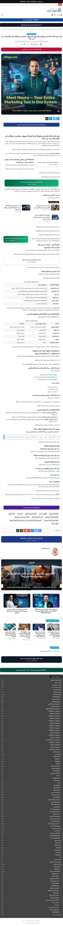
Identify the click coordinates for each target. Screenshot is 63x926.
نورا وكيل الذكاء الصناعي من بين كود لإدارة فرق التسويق (25, 520)
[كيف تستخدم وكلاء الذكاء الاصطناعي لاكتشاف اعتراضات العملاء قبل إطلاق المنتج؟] (53, 627)
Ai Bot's (58, 763)
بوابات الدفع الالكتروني (55, 835)
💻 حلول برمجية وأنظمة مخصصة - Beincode (31, 1)
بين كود (19, 513)
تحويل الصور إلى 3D (55, 809)
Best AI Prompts (55, 766)
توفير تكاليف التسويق (51, 517)
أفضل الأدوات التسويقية (55, 680)
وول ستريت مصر (57, 914)
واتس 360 (54, 523)
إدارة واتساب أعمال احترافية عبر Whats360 (31, 539)
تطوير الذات (58, 847)
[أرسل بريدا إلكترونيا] (33, 44)
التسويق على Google (55, 713)
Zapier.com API (54, 878)
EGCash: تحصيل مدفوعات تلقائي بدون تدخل (47, 163)
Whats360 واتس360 (55, 871)
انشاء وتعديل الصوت (55, 802)
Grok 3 (58, 775)
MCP (58, 783)
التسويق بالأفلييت (56, 701)
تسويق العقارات (57, 845)
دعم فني (56, 905)
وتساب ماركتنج (57, 864)
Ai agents (57, 761)
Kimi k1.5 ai (57, 780)
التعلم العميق (57, 797)
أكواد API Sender (54, 888)
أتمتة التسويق (53, 513)
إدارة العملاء (56, 893)
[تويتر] (54, 118)
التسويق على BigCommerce (53, 708)
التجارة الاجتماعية (56, 795)
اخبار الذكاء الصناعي (55, 792)
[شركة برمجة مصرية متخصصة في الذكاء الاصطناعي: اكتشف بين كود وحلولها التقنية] (39, 627)
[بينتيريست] (28, 530)
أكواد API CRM (55, 885)
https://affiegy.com (38, 498)
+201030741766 (30, 494)
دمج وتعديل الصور (55, 821)
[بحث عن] (2, 15)
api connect (55, 876)
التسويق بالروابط (57, 692)
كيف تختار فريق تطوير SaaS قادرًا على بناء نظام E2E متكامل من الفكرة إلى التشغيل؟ (12, 207)
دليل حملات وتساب (54, 907)
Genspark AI (56, 771)
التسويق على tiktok (55, 732)
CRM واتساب (56, 866)
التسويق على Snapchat (54, 725)
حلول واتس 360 (54, 897)
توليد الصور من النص (55, 818)
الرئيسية (59, 29)
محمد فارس (36, 44)
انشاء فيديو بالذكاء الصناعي (53, 799)
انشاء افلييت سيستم (55, 833)
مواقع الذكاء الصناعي (55, 826)
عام (60, 857)
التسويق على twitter (55, 737)
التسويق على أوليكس (55, 744)
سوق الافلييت (58, 854)
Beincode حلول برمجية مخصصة (31, 507)
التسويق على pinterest (54, 720)
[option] (31, 574)
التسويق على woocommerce (53, 740)
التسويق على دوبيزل (55, 747)
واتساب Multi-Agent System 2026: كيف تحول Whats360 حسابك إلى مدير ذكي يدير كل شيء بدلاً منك (24, 635)
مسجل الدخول (49, 651)
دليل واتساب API (54, 909)
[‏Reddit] (25, 530)
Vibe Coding (56, 790)
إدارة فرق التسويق (30, 513)
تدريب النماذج (56, 814)
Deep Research (56, 768)
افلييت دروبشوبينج (57, 685)
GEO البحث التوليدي (55, 773)
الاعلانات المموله (56, 699)
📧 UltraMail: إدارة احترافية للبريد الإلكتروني (31, 49)
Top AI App (57, 785)
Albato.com (55, 874)
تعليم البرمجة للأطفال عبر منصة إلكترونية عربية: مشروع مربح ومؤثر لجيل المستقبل (42, 217)
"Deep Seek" (56, 756)
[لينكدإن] (50, 118)
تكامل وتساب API (54, 895)
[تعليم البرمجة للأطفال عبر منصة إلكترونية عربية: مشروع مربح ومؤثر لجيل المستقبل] (55, 217)
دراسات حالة (55, 902)
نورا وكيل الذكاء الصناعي (50, 520)
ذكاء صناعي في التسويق (21, 517)
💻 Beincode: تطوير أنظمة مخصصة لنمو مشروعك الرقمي (31, 124)
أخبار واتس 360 (55, 881)
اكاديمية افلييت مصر (56, 687)
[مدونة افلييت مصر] (54, 9)
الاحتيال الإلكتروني (57, 689)
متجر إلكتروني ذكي (55, 838)
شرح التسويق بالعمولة (54, 749)
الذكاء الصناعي (53, 29)
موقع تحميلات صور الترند (55, 862)
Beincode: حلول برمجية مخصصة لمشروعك (16, 239)
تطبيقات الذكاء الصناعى (54, 816)
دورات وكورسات (57, 850)
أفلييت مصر (42, 513)
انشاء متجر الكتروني (56, 828)
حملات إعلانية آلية (37, 517)
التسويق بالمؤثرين (55, 706)
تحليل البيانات (58, 842)
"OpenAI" (57, 759)
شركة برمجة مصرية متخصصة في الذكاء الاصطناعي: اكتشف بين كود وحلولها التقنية (39, 634)
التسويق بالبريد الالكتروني (54, 704)
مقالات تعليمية (57, 859)
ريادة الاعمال (58, 852)
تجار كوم (11, 513)
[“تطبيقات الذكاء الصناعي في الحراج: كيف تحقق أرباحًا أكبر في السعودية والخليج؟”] (10, 627)
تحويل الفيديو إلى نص (55, 811)
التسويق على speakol (55, 728)
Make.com (57, 869)
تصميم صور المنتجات (53, 823)
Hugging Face (56, 778)
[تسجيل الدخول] (52, 15)
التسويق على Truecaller (54, 735)
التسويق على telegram (54, 730)
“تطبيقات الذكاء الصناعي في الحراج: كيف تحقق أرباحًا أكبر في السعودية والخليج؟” (10, 634)
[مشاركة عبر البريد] (46, 118)
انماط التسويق (57, 840)
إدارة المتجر (31, 567)
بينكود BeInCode (45, 29)
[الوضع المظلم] (55, 15)
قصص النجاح (56, 751)
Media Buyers (56, 696)
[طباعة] (17, 530)
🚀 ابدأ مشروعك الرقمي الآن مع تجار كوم (31, 25)
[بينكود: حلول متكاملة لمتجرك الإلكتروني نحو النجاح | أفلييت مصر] (55, 207)
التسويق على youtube (54, 742)
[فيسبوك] (57, 118)
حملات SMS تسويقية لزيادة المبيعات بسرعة (31, 659)
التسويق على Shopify (55, 723)
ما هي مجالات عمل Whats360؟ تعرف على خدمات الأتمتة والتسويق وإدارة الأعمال (39, 4)
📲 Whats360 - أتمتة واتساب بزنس (31, 20)
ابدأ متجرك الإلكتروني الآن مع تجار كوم (31, 260)
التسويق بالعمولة (57, 694)
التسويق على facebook (54, 711)
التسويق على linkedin (55, 718)
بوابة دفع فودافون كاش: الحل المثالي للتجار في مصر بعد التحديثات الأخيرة (31, 575)
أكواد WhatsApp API (53, 890)
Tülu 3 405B (57, 787)
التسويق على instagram (54, 716)
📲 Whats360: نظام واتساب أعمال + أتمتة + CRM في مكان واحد (31, 670)
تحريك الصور (57, 806)
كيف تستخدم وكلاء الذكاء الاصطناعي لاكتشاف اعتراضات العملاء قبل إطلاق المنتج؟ (53, 634)
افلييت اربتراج (58, 682)
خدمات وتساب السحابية (52, 900)
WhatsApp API (56, 912)
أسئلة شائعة (55, 883)
